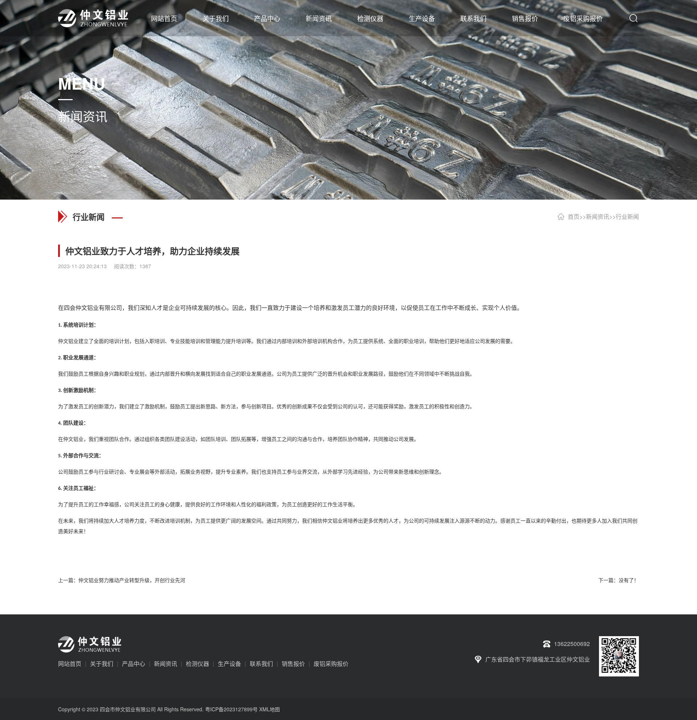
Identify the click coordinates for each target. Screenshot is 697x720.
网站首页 (164, 18)
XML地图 (269, 709)
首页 (573, 216)
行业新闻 (627, 216)
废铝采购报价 (583, 18)
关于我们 (216, 18)
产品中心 (267, 18)
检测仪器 (370, 18)
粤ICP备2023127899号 (231, 709)
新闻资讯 (319, 18)
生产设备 (422, 18)
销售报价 (525, 18)
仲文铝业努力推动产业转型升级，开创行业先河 (131, 580)
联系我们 (473, 18)
